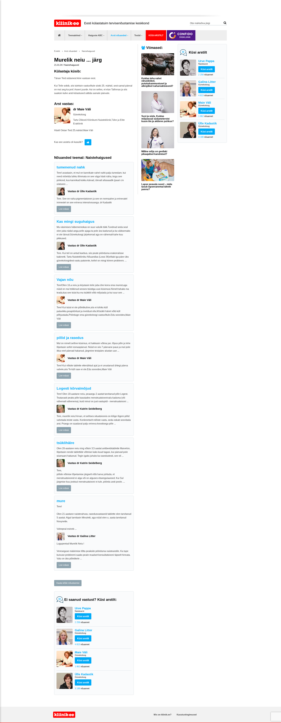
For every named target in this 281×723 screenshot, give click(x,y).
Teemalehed (74, 35)
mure (61, 501)
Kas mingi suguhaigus (75, 221)
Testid (137, 35)
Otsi (225, 23)
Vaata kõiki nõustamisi (67, 583)
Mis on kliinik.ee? (162, 714)
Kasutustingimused (187, 714)
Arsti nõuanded (118, 35)
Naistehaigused (88, 51)
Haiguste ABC (95, 35)
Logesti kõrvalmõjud (74, 388)
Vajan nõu (65, 280)
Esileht (57, 51)
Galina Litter (207, 83)
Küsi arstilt (156, 35)
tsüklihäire (65, 443)
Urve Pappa (206, 62)
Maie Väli (204, 104)
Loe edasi (64, 209)
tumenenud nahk (71, 167)
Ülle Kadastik (207, 124)
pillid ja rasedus (70, 338)
